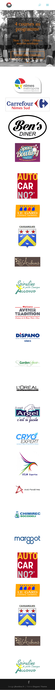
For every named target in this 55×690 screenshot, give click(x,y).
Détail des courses (27, 55)
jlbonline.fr (19, 686)
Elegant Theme (40, 686)
